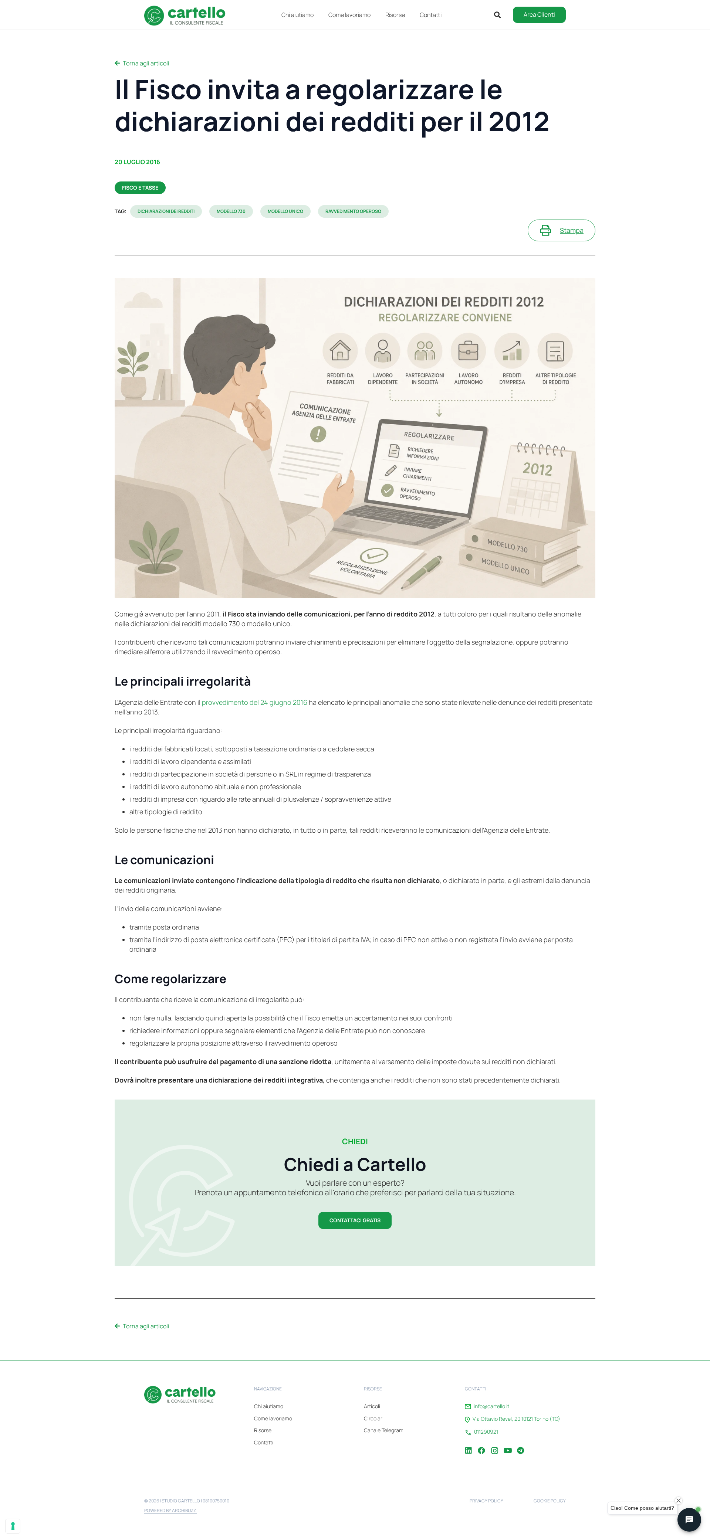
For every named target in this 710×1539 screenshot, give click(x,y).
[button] (410, 14)
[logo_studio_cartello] (188, 15)
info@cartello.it (491, 1406)
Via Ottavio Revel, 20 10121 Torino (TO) (516, 1419)
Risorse (262, 1430)
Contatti (263, 1442)
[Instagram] (494, 1445)
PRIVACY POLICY (486, 1501)
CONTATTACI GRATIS (355, 1220)
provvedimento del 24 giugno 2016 (254, 702)
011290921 (486, 1431)
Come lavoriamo (273, 1418)
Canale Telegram (383, 1430)
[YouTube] (507, 1445)
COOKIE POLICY (550, 1501)
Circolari (373, 1418)
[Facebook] (481, 1445)
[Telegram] (520, 1445)
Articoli (372, 1406)
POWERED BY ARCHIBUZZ (170, 1510)
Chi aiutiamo (268, 1406)
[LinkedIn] (468, 1445)
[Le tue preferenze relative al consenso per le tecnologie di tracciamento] (13, 1526)
